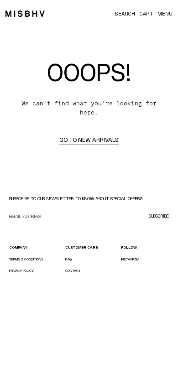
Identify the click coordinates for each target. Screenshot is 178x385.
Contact (73, 271)
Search (125, 13)
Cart (146, 13)
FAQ (68, 259)
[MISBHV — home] (25, 13)
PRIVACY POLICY (21, 271)
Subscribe (159, 216)
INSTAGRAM (130, 259)
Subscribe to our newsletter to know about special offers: (76, 198)
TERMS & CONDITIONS (26, 259)
